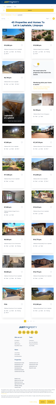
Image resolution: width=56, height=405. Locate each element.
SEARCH (30, 10)
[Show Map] (53, 18)
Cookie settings (33, 402)
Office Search (17, 344)
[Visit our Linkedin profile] (28, 332)
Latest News (17, 352)
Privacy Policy (4, 393)
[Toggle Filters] (3, 10)
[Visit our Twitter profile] (24, 332)
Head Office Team (18, 345)
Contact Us (17, 342)
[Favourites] (22, 45)
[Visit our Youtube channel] (36, 332)
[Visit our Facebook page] (20, 332)
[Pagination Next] (34, 321)
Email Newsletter (18, 356)
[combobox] (19, 6)
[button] (12, 6)
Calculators (31, 340)
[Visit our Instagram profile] (32, 332)
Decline (42, 402)
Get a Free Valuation (33, 342)
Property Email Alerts (33, 344)
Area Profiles (31, 345)
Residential (8, 15)
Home (2, 15)
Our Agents (17, 340)
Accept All (50, 402)
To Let (14, 15)
